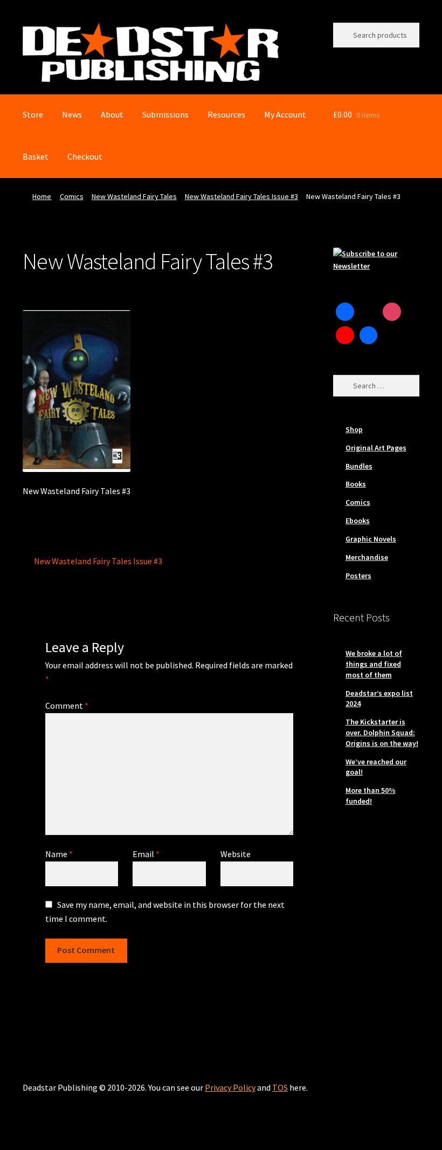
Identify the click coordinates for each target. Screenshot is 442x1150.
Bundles (359, 466)
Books (356, 484)
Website (235, 853)
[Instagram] (392, 312)
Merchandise (367, 557)
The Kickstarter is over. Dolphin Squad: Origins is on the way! (382, 732)
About (112, 114)
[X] (369, 312)
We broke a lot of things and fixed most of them (374, 664)
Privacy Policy (230, 1087)
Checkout (84, 156)
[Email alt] (392, 335)
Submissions (165, 114)
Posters (358, 575)
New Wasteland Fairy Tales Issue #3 (241, 196)
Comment (66, 705)
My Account (285, 114)
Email (146, 853)
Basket (36, 156)
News (72, 114)
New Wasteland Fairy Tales (134, 196)
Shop (354, 429)
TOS (280, 1087)
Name (59, 853)
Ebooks (358, 520)
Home (41, 196)
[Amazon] (369, 335)
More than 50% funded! (371, 795)
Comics (72, 196)
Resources (226, 114)
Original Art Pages (376, 448)
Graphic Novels (371, 539)
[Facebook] (345, 312)
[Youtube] (345, 335)
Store (33, 114)
